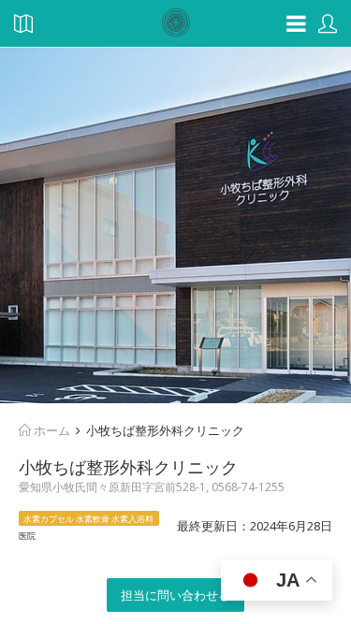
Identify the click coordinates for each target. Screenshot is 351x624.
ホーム (50, 430)
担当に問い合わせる (175, 595)
